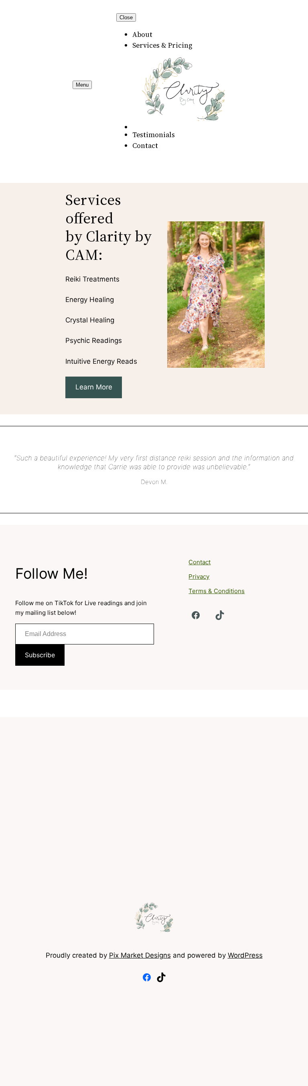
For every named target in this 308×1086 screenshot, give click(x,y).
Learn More (93, 387)
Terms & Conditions (216, 591)
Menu (82, 85)
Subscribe (40, 655)
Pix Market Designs (140, 955)
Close (126, 17)
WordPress (245, 955)
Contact (199, 562)
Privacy (198, 576)
